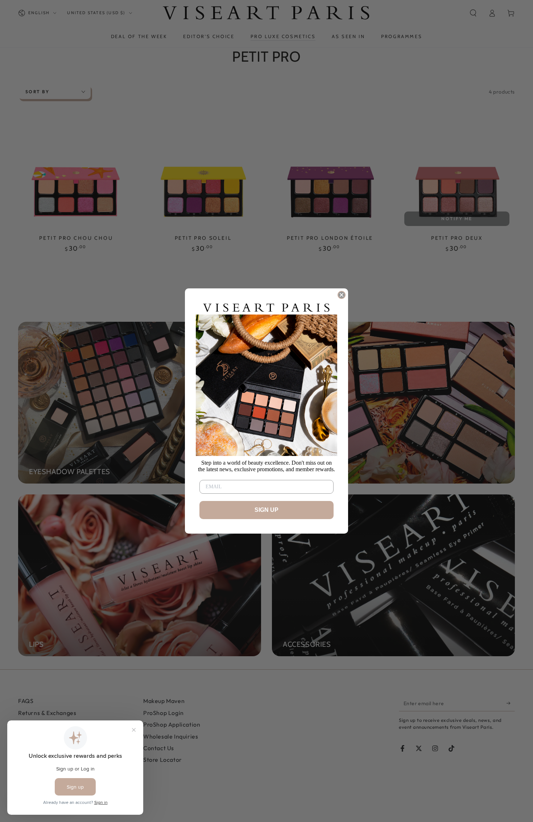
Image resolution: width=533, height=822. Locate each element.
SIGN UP (266, 510)
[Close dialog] (341, 295)
